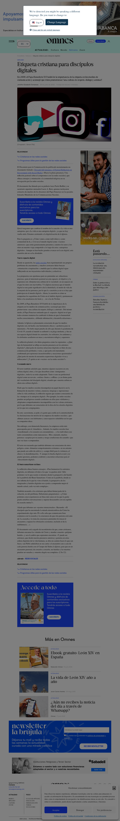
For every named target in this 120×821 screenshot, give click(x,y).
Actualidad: (42, 50)
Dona (90, 41)
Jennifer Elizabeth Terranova (27, 85)
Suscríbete (100, 41)
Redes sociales (31, 559)
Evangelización (31, 803)
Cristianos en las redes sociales (33, 157)
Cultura (55, 50)
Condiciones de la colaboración (95, 816)
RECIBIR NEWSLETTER (93, 746)
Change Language (56, 22)
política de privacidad (96, 736)
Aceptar (55, 810)
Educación (30, 800)
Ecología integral (33, 798)
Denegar (80, 810)
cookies (67, 738)
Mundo (64, 50)
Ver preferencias (104, 810)
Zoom (82, 50)
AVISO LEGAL (23, 819)
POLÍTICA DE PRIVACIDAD (36, 819)
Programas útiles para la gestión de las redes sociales (43, 160)
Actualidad (20, 56)
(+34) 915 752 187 (14, 787)
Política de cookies (60, 816)
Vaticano (73, 50)
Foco (28, 794)
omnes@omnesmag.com (16, 789)
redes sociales (41, 262)
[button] (114, 787)
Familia (28, 805)
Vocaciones (30, 807)
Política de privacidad (75, 816)
